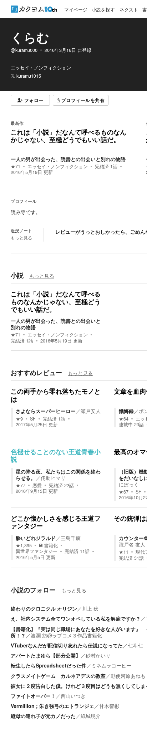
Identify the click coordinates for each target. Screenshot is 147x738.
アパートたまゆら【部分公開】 (46, 655)
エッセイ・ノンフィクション (57, 166)
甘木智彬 (109, 705)
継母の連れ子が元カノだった (43, 715)
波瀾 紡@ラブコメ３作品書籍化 (66, 635)
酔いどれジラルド (36, 538)
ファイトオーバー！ (33, 695)
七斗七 (135, 645)
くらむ (30, 37)
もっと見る (21, 238)
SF (33, 419)
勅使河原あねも (128, 675)
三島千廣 (71, 538)
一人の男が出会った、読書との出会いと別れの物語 (68, 158)
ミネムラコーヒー (111, 665)
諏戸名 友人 (132, 544)
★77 (20, 485)
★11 (123, 552)
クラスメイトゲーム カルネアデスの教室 (58, 675)
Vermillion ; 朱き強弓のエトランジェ (52, 705)
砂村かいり (98, 655)
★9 (19, 419)
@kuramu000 (24, 50)
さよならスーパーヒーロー (46, 410)
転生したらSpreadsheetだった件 (48, 665)
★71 (15, 166)
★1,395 (24, 545)
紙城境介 (91, 715)
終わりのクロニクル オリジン (44, 608)
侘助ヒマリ (53, 477)
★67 (123, 492)
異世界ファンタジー (36, 551)
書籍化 (51, 545)
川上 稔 (90, 608)
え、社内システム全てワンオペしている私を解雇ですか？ (76, 618)
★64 (123, 419)
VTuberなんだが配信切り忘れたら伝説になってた (67, 645)
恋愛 (37, 485)
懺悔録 (126, 410)
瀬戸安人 (91, 410)
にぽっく (129, 484)
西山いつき (73, 695)
